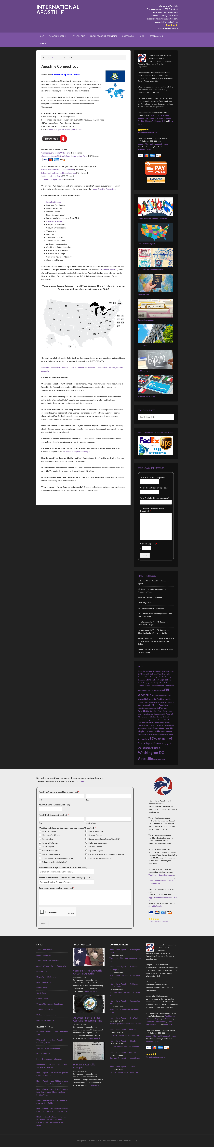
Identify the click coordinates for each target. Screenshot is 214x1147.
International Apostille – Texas (122, 1067)
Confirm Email (91, 823)
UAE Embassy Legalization (155, 734)
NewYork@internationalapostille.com (125, 1024)
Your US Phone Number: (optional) (54, 804)
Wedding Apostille (159, 759)
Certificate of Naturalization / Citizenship (106, 854)
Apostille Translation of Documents (51, 966)
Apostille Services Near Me (47, 960)
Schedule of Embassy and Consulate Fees (58, 173)
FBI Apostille (41, 971)
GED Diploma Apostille (163, 702)
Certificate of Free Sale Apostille (160, 674)
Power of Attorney (54, 221)
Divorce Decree (95, 835)
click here (80, 781)
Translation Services (146, 396)
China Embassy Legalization (158, 680)
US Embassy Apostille (165, 744)
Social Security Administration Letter (57, 858)
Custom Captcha (148, 543)
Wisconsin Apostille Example (150, 597)
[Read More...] (91, 991)
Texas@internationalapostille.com (123, 1072)
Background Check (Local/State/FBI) (104, 839)
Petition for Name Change (99, 858)
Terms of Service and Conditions (49, 1004)
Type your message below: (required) (152, 509)
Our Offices (142, 345)
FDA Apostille (150, 699)
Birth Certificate (49, 831)
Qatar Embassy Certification (161, 717)
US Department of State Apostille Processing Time (87, 1019)
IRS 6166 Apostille (159, 705)
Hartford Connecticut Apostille (54, 367)
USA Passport (48, 846)
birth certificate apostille (166, 671)
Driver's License (95, 846)
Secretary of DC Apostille (156, 725)
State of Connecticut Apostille (82, 367)
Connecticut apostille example (77, 451)
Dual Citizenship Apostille (156, 690)
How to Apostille (43, 982)
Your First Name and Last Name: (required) (59, 792)
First (40, 800)
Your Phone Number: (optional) (154, 488)
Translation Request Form (52, 179)
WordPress (127, 1141)
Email (40, 823)
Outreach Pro (97, 1141)
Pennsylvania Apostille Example (151, 608)
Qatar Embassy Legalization (146, 720)
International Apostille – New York (123, 1018)
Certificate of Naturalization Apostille (149, 677)
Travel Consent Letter (51, 854)
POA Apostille (160, 714)
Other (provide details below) (54, 862)
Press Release (42, 998)
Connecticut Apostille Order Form (55, 153)
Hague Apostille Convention (104, 189)
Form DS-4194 (142, 702)
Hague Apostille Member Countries (152, 218)
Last (87, 800)
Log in (136, 1141)
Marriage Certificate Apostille (158, 711)
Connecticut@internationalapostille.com (64, 129)
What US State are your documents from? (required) (63, 867)
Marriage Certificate (51, 835)
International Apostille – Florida (122, 1029)
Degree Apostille (157, 686)
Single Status (47, 839)
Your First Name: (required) (153, 477)
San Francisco (151, 118)
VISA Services (143, 294)
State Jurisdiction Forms (51, 176)
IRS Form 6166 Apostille (151, 708)
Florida (141, 121)
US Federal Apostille (149, 747)
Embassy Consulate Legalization (151, 269)
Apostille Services (43, 955)
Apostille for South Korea (148, 671)
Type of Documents (146, 320)
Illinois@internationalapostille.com (124, 1046)
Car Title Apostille (143, 674)
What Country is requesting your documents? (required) (65, 877)
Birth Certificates (53, 202)
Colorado (161, 118)
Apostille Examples (44, 950)
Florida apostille (164, 699)
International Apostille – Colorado (123, 1052)
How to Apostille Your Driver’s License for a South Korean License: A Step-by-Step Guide (156, 641)
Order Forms (41, 988)
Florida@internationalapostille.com (124, 1035)
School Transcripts (50, 850)
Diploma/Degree (95, 850)
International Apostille (57, 9)
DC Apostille (158, 683)
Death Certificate (95, 831)
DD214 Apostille (145, 603)
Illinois (147, 121)
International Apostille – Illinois (122, 1041)
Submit (145, 555)
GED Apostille (151, 702)
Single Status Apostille (149, 731)
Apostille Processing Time (166, 22)
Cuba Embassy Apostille (145, 683)
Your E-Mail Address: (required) (155, 498)
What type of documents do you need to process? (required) (67, 828)
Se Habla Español (145, 149)
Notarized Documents (97, 843)
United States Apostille (148, 244)
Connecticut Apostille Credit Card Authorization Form (64, 156)
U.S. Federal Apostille (108, 269)
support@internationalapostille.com (162, 18)
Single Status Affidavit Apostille (160, 728)
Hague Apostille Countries (47, 977)
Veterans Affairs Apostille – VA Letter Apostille (88, 972)
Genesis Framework (113, 1141)
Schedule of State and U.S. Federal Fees (57, 169)
